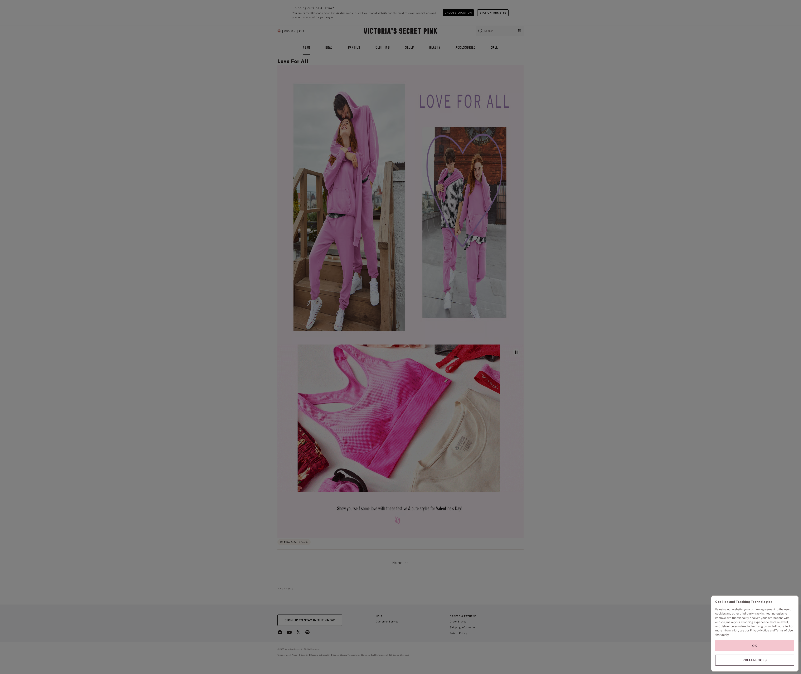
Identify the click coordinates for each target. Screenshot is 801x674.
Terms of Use (784, 630)
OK (754, 645)
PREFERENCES (755, 660)
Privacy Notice (759, 630)
